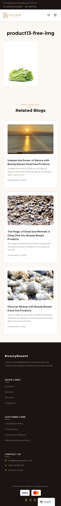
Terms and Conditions (15, 435)
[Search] (48, 15)
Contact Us (10, 403)
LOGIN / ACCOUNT (14, 6)
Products (9, 386)
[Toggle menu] (55, 15)
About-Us (9, 397)
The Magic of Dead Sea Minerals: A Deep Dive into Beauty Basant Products (29, 235)
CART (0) (32, 6)
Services (9, 392)
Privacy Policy (11, 429)
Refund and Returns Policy (17, 440)
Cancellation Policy (14, 423)
